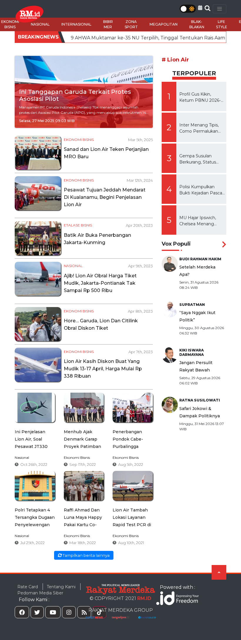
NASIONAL (40, 24)
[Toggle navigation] (219, 8)
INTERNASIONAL (76, 24)
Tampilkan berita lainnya (86, 555)
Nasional (73, 266)
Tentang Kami (61, 586)
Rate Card (27, 586)
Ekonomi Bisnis (79, 139)
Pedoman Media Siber (40, 593)
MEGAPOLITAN (164, 24)
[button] (200, 8)
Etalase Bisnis (78, 225)
